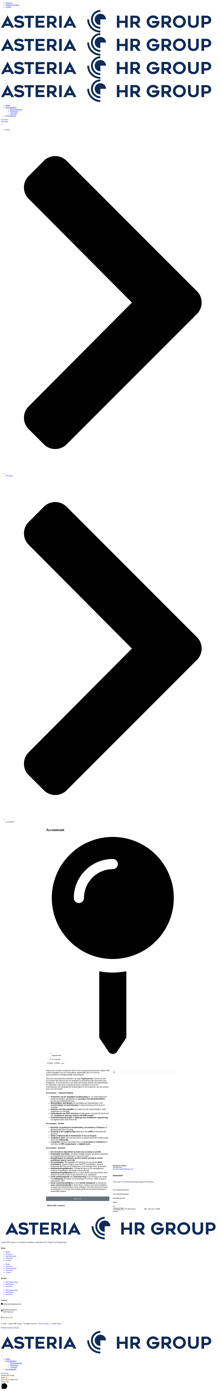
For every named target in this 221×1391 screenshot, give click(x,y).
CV (114, 1206)
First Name (121, 1190)
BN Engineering (11, 1282)
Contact (8, 7)
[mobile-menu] (2, 124)
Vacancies (9, 1258)
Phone (115, 1202)
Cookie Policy (56, 1324)
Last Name (121, 1194)
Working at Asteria (12, 5)
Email (119, 1198)
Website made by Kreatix (10, 1328)
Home (8, 1252)
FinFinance (10, 1284)
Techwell (9, 1286)
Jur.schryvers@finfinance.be (123, 1169)
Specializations (11, 1256)
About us (9, 3)
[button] (110, 1385)
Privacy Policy (44, 1324)
